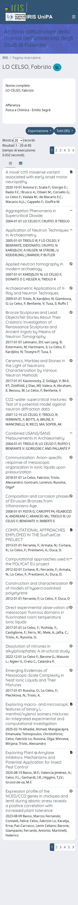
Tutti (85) (64, 131)
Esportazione (38, 131)
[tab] (11, 163)
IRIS (5, 57)
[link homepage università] (29, 17)
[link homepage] (14, 7)
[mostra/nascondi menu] (74, 17)
